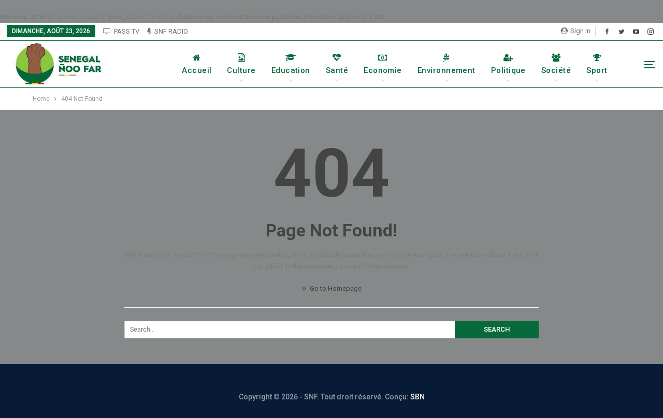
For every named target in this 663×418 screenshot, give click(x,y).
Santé (337, 70)
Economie (383, 70)
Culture (241, 70)
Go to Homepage (335, 288)
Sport (596, 70)
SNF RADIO (171, 31)
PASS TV (126, 31)
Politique (508, 70)
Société (556, 70)
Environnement (446, 70)
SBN (417, 397)
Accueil (196, 70)
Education (290, 70)
